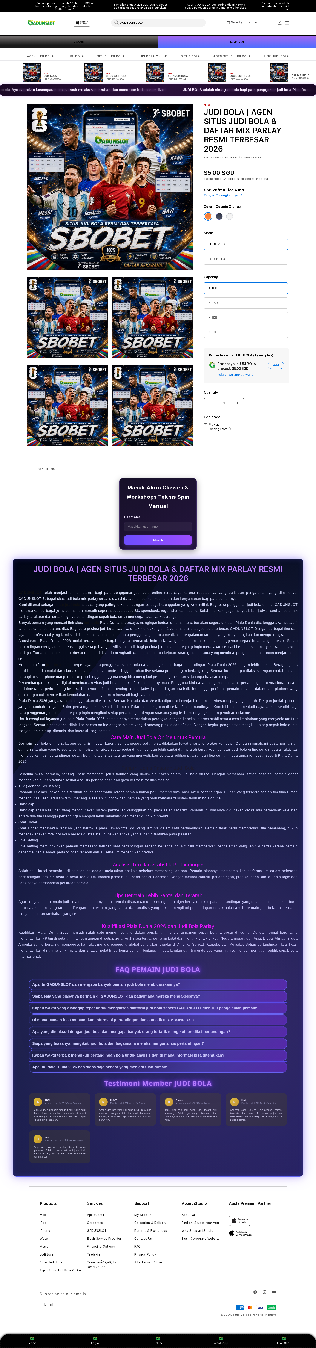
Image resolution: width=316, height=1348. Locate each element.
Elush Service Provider (104, 1238)
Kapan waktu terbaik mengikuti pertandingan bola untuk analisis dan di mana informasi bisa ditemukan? (128, 1055)
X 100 (212, 317)
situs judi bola (242, 1314)
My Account (143, 1215)
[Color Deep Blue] (219, 216)
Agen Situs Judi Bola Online (61, 1270)
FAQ (137, 1246)
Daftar (158, 1343)
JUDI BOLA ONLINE (153, 56)
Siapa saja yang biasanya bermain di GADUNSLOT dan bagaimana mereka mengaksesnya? (116, 996)
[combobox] (158, 22)
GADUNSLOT (30, 593)
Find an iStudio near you (200, 1222)
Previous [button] (29, 6)
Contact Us (143, 1238)
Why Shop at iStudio (197, 1230)
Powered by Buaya (264, 1314)
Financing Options (101, 1246)
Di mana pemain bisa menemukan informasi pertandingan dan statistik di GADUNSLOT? (113, 1020)
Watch (45, 1238)
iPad (43, 1222)
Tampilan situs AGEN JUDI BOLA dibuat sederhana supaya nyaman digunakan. (140, 6)
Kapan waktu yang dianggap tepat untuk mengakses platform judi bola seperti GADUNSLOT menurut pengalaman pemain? (145, 1008)
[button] (40, 56)
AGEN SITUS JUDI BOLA (232, 56)
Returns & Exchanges (150, 1230)
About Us (189, 1215)
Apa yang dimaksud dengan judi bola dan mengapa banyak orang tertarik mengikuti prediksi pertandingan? (131, 1032)
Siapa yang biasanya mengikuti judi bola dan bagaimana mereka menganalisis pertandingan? (118, 1044)
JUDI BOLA (75, 56)
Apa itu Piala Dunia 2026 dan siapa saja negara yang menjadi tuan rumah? (100, 1067)
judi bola (91, 623)
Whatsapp (221, 1343)
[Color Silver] (229, 216)
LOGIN (79, 42)
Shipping (229, 178)
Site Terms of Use (148, 1262)
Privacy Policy (145, 1254)
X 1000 (214, 288)
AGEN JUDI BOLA (40, 56)
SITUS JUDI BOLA (111, 56)
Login (95, 1343)
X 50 (212, 332)
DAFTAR (237, 42)
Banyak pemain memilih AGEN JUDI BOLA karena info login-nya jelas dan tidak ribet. (64, 6)
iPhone (45, 1230)
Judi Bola (47, 1254)
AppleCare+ (96, 1215)
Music (44, 1246)
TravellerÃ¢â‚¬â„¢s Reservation (102, 1265)
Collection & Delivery (150, 1222)
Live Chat (284, 1343)
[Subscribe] (106, 1305)
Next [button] (287, 6)
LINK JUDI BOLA (276, 56)
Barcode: (236, 157)
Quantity (211, 392)
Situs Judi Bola (51, 1262)
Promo (32, 1343)
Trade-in (93, 1254)
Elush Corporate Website (201, 1238)
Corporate (95, 1222)
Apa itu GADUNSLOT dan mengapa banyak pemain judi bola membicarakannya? (106, 985)
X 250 (213, 303)
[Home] (42, 23)
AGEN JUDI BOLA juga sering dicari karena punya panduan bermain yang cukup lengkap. (216, 6)
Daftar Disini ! (64, 9)
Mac (43, 1215)
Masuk (158, 540)
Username (132, 517)
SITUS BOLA (190, 56)
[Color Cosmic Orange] (208, 216)
